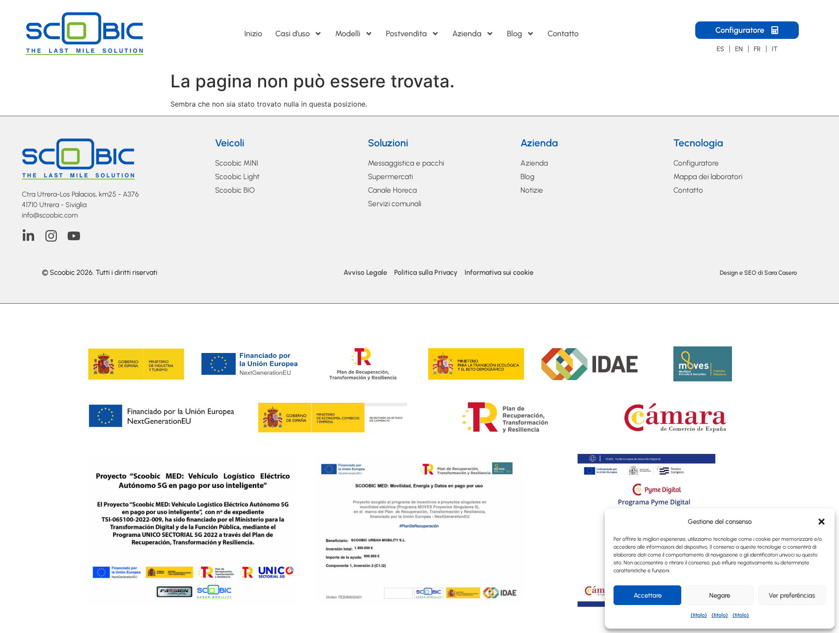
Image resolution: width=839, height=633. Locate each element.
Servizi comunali (394, 203)
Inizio (253, 33)
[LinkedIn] (28, 235)
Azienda (467, 33)
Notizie (531, 190)
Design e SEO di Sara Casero (758, 273)
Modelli (348, 33)
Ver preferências (792, 595)
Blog (514, 33)
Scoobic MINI (236, 163)
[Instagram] (51, 235)
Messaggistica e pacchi (406, 163)
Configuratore (696, 163)
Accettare (648, 595)
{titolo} (698, 615)
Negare (719, 595)
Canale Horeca (392, 190)
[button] (821, 521)
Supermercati (390, 176)
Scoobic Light (237, 176)
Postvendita (406, 33)
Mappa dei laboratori (707, 176)
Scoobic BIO (235, 190)
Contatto (563, 33)
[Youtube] (73, 235)
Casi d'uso (292, 33)
